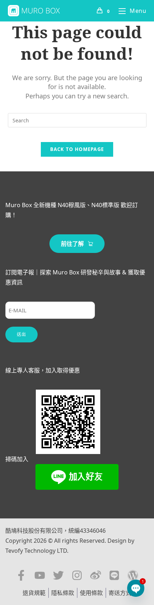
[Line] (114, 575)
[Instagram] (77, 575)
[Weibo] (95, 575)
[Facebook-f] (21, 575)
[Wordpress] (132, 575)
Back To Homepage (77, 149)
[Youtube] (39, 575)
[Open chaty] (135, 588)
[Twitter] (58, 575)
